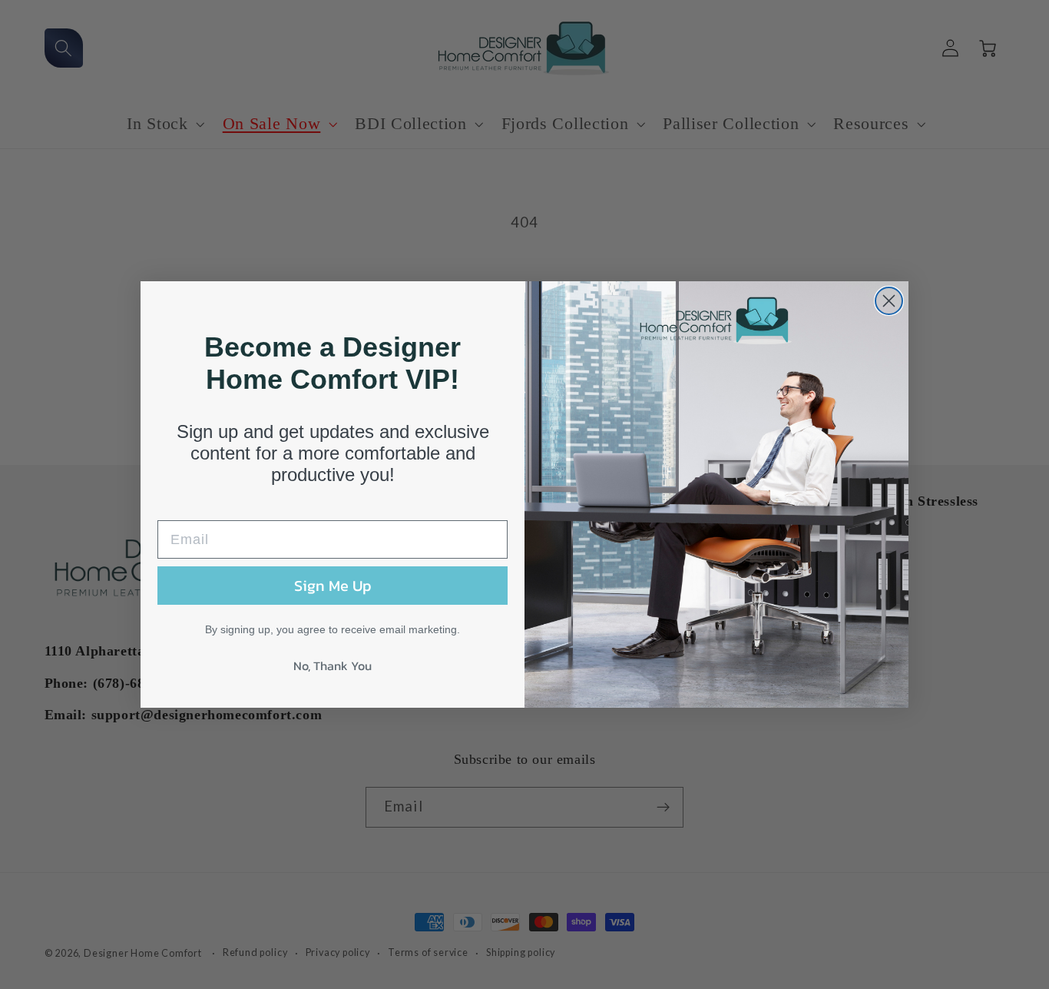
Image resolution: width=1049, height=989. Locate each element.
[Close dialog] (888, 300)
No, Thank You (332, 665)
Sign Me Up (333, 585)
